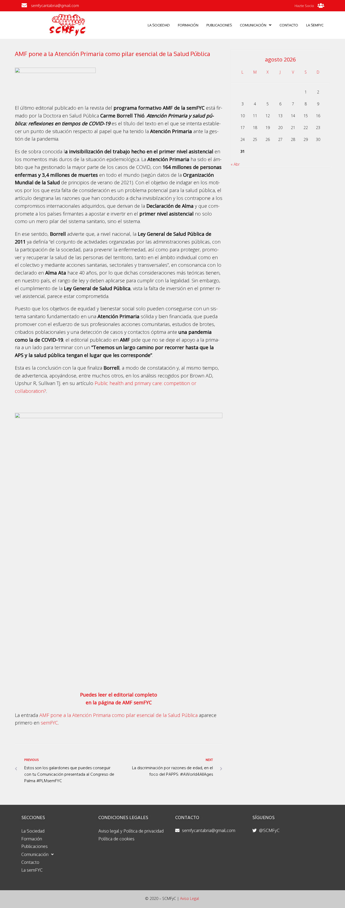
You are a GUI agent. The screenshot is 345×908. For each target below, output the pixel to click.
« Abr (235, 164)
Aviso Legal (189, 898)
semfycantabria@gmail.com (55, 5)
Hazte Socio (304, 5)
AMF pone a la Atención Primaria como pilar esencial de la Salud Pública (118, 715)
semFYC (49, 722)
